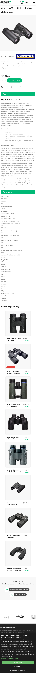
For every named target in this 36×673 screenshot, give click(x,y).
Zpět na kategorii (9, 56)
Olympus (25, 56)
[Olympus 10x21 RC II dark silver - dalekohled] (18, 33)
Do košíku (16, 80)
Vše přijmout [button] (18, 662)
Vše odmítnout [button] (17, 666)
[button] (18, 658)
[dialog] (18, 653)
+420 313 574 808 (20, 595)
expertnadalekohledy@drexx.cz (19, 589)
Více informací (9, 656)
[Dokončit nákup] (24, 2)
